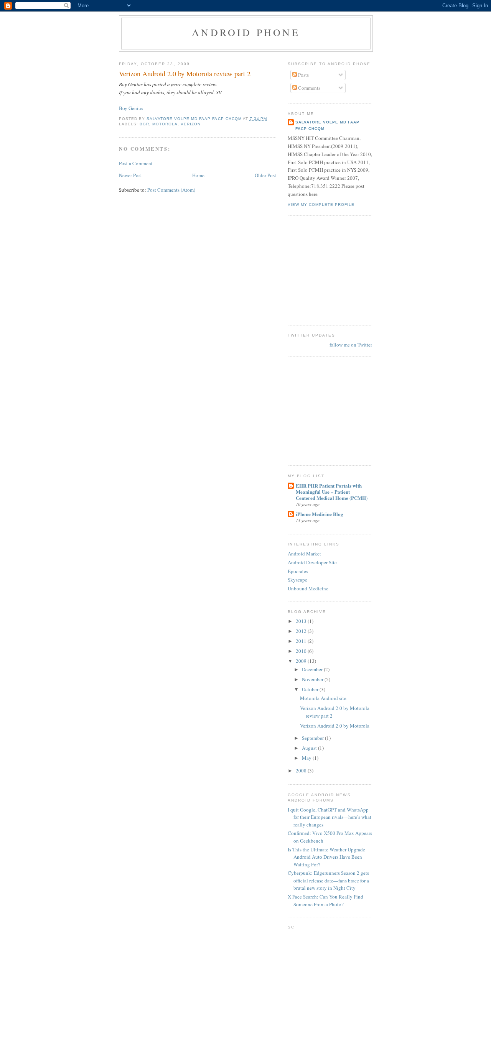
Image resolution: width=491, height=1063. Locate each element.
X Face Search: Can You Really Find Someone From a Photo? (325, 900)
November (313, 679)
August (310, 747)
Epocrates (298, 571)
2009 (302, 660)
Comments (308, 87)
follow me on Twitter (351, 344)
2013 (302, 621)
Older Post (265, 175)
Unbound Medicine (308, 588)
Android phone (246, 32)
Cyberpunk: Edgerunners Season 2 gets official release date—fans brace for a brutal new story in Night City (328, 880)
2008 (302, 770)
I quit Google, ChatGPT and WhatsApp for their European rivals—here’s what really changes (329, 817)
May (307, 757)
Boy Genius (131, 108)
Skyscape (297, 579)
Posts (303, 74)
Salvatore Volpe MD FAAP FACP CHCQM (327, 125)
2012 (302, 631)
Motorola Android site (323, 698)
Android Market (304, 553)
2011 (302, 640)
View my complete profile (321, 204)
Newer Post (130, 175)
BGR (144, 124)
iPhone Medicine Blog (319, 514)
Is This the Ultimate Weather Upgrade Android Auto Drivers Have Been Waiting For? (326, 857)
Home (198, 175)
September (313, 737)
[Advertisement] (311, 269)
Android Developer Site (312, 562)
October (311, 689)
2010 (302, 650)
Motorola (165, 124)
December (313, 669)
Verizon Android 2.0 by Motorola (334, 725)
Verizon (191, 124)
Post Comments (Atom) (171, 189)
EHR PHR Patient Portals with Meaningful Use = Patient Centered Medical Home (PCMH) (331, 491)
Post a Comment (136, 163)
